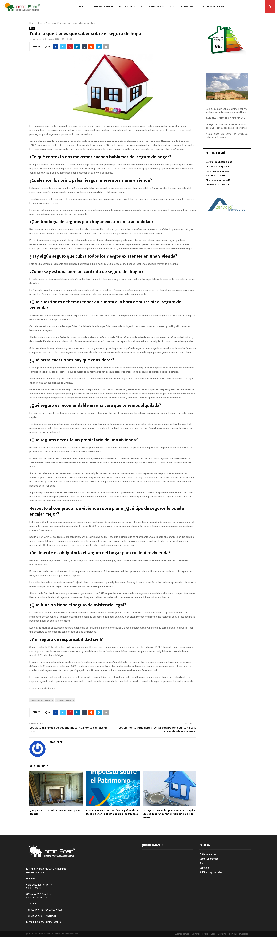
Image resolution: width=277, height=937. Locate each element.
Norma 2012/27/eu (216, 175)
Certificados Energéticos (219, 162)
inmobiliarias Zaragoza (42, 700)
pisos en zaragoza (65, 700)
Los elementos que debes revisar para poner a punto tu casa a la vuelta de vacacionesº (157, 729)
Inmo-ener (36, 39)
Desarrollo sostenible (217, 184)
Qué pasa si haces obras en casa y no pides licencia (54, 812)
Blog (173, 6)
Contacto (187, 6)
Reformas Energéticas (218, 171)
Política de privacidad (210, 872)
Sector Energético (128, 6)
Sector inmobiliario (101, 6)
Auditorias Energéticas (218, 166)
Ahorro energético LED (218, 180)
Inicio (81, 6)
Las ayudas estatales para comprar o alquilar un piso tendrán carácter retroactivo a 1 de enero (169, 814)
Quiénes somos (156, 6)
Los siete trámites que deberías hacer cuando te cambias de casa (68, 729)
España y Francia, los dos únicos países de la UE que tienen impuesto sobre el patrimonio (112, 812)
